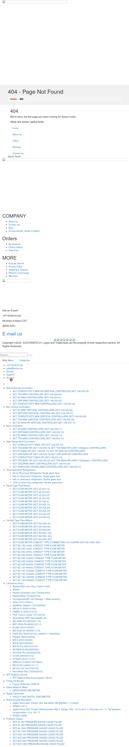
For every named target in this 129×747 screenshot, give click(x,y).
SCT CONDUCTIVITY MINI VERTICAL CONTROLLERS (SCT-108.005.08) (50, 416)
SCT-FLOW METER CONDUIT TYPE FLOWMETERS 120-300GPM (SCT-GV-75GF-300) (56, 542)
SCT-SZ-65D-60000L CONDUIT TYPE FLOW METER (39, 564)
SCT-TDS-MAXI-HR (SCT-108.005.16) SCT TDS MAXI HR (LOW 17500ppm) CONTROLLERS (59, 447)
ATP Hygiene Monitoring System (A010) (32, 677)
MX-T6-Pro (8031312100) (25, 646)
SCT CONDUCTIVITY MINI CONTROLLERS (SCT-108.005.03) (44, 403)
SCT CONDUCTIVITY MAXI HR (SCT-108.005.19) (37, 457)
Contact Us (18, 153)
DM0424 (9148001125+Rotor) (28, 662)
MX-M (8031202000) (23, 643)
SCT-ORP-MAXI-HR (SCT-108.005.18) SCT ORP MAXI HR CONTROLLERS (50, 454)
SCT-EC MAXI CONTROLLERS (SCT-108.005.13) (37, 435)
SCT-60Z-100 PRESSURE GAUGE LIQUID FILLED (38, 734)
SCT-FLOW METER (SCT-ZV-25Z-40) (31, 513)
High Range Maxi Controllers (20, 441)
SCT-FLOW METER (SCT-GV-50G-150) (32, 536)
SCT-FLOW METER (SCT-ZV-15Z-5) (31, 501)
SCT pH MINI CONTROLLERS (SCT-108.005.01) (37, 397)
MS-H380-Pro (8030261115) (27, 621)
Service (10, 371)
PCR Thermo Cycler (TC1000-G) (29, 614)
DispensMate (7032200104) (26, 595)
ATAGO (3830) (20, 715)
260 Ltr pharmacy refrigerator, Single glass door (36, 476)
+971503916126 (14, 365)
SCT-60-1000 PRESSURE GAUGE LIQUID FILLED (38, 728)
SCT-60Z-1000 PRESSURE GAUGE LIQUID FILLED (38, 743)
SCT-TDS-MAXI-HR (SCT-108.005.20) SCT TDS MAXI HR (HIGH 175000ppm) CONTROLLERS (60, 460)
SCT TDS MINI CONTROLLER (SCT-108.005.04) (37, 394)
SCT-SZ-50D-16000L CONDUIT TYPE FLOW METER (39, 558)
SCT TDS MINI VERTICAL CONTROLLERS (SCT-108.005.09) (43, 419)
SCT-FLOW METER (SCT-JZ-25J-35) (31, 495)
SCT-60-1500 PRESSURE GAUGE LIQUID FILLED (38, 731)
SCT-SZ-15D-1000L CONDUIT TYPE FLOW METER (39, 545)
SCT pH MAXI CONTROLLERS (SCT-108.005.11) (37, 428)
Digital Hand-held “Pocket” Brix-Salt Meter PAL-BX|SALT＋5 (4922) (46, 702)
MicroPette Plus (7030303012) (28, 671)
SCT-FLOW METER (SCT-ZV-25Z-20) (31, 507)
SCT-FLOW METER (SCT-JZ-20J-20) (31, 491)
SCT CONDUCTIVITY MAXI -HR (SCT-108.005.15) (38, 444)
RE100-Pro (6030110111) (25, 665)
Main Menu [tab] (8, 360)
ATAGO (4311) (20, 706)
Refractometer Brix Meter (18, 699)
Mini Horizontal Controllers (19, 387)
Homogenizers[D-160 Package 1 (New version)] (36, 599)
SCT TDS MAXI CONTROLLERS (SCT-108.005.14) (38, 438)
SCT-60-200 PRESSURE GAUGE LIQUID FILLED (37, 721)
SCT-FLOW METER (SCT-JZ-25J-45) (31, 498)
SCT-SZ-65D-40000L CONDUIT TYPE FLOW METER (39, 561)
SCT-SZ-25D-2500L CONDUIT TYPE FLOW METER (39, 551)
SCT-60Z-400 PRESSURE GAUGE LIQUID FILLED (38, 740)
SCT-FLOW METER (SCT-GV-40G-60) (32, 526)
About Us (17, 134)
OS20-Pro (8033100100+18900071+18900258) (36, 633)
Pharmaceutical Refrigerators (20, 469)
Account (10, 377)
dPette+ (16, 589)
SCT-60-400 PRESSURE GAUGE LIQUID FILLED (37, 725)
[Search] (30, 355)
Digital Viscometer (15, 693)
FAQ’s (16, 140)
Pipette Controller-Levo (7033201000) (31, 592)
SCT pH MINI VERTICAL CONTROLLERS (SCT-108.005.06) (43, 410)
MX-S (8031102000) (23, 639)
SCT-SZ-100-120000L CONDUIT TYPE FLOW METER (40, 570)
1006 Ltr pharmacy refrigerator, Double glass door (37, 482)
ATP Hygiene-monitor (17, 674)
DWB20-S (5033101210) (25, 611)
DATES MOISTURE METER (26, 690)
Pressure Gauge (14, 718)
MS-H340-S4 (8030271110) (26, 630)
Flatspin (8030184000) (24, 636)
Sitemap (17, 147)
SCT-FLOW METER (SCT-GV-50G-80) (32, 529)
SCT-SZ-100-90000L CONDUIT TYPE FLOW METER (39, 567)
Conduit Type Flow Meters (19, 520)
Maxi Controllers (14, 425)
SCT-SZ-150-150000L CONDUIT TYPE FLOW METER (40, 573)
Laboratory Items (14, 583)
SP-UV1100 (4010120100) (26, 668)
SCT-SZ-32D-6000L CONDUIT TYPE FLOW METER (39, 554)
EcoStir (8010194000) (23, 627)
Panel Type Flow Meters (18, 485)
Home (16, 128)
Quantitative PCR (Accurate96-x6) (29, 617)
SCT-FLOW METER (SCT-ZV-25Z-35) (31, 510)
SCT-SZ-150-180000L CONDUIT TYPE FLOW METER (40, 576)
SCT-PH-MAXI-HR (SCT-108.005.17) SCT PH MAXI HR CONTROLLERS (49, 450)
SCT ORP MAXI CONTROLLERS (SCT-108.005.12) (38, 432)
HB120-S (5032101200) (24, 608)
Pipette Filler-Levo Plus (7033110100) (31, 586)
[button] (1, 351)
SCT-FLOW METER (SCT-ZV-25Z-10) (31, 504)
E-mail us (12, 333)
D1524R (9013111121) (24, 658)
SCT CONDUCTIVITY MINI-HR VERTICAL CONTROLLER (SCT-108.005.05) (51, 391)
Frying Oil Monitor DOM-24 (26, 684)
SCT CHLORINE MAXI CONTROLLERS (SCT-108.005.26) (41, 463)
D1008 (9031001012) (23, 655)
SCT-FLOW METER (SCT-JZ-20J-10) (31, 488)
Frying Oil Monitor (15, 680)
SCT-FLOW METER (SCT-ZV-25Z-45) (31, 517)
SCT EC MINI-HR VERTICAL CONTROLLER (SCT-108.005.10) (44, 422)
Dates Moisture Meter (17, 687)
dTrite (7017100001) (23, 602)
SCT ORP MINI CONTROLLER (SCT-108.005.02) (37, 400)
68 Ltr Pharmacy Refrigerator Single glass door (36, 473)
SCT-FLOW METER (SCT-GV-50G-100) (32, 532)
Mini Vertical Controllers (18, 406)
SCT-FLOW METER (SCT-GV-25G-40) (32, 523)
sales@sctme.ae (14, 368)
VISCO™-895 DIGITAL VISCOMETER (31, 696)
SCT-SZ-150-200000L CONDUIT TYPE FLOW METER (40, 580)
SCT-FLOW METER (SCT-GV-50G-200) (32, 539)
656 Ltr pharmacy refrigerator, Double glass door (37, 479)
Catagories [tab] (24, 360)
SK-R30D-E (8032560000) (26, 649)
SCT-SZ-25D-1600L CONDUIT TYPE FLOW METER (39, 548)
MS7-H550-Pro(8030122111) (27, 624)
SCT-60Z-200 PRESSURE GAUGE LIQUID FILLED (38, 737)
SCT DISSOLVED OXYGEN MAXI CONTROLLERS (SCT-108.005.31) (47, 466)
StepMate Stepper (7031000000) (29, 605)
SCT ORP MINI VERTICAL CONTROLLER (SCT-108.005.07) (43, 413)
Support (10, 374)
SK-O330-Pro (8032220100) (27, 652)
